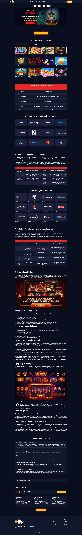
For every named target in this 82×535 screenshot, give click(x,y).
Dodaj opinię (61, 492)
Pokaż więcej (41, 509)
